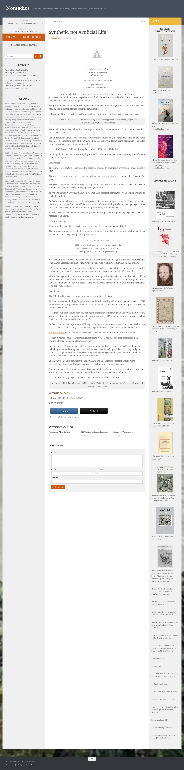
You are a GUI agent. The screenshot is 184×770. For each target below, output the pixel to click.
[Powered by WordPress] (15, 765)
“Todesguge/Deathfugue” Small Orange (161, 91)
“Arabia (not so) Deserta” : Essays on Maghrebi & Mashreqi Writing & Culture (165, 328)
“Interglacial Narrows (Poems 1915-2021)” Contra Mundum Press (165, 126)
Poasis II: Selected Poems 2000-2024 (164, 59)
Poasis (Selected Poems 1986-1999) (164, 692)
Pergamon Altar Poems (59, 432)
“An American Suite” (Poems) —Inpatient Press (163, 289)
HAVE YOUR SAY (57, 333)
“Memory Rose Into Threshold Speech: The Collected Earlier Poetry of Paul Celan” (163, 498)
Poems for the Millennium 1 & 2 (163, 699)
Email (102, 469)
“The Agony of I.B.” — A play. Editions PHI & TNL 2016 (162, 424)
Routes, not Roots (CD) (159, 720)
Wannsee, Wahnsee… (123, 432)
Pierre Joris (56, 38)
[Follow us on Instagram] (32, 37)
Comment (55, 452)
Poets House (9, 86)
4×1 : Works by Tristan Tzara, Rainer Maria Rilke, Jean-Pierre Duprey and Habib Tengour (163, 648)
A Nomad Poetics (157, 659)
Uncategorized (57, 21)
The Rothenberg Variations (161, 728)
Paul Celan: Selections (159, 684)
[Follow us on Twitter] (28, 37)
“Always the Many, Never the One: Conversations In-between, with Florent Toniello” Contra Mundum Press (164, 164)
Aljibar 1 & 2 (156, 666)
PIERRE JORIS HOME (24, 44)
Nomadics (17, 8)
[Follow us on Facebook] (24, 37)
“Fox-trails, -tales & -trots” (161, 392)
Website (54, 477)
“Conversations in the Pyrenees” (163, 221)
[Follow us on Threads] (40, 37)
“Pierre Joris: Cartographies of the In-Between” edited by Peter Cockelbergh (164, 625)
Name (54, 469)
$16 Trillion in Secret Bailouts (94, 432)
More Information (12, 88)
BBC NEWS (65, 393)
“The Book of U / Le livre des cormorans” (162, 457)
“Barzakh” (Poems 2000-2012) (162, 360)
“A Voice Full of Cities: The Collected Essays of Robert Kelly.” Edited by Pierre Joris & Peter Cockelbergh (165, 253)
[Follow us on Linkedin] (36, 37)
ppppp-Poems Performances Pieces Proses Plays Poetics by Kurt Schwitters (165, 709)
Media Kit (24, 88)
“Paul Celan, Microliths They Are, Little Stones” (164, 538)
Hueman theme (36, 765)
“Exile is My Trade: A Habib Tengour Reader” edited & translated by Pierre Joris (162, 591)
